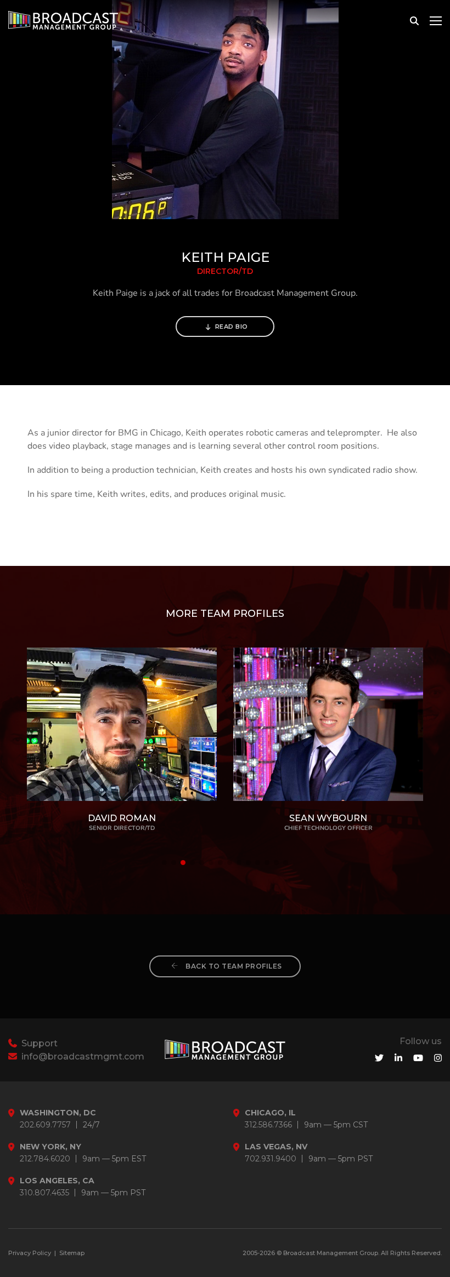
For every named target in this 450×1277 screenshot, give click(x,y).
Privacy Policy (29, 1253)
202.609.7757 (45, 1125)
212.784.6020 (45, 1159)
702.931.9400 (270, 1159)
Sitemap (72, 1253)
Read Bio (230, 326)
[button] (164, 862)
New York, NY (50, 1147)
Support (38, 1043)
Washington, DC (58, 1113)
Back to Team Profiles (233, 966)
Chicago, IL (270, 1113)
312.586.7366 (268, 1125)
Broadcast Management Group (330, 1253)
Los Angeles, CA (57, 1181)
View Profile (122, 723)
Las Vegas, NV (276, 1147)
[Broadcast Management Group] (63, 20)
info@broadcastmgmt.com (81, 1056)
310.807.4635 (44, 1193)
